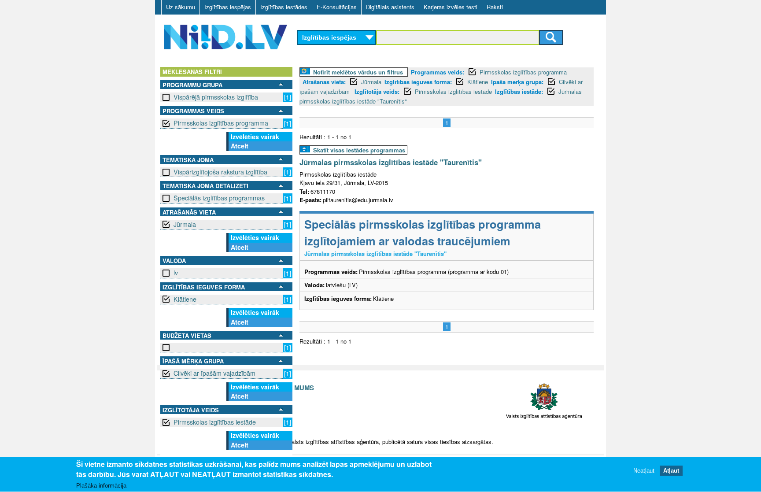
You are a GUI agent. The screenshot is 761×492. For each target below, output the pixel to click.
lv (176, 272)
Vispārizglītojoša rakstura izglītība (220, 171)
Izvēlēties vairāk (255, 136)
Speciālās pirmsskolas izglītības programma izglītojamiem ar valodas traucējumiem (422, 232)
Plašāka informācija (101, 486)
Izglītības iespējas (227, 7)
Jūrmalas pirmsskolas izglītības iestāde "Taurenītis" (390, 162)
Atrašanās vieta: (324, 82)
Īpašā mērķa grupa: (517, 82)
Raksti (495, 7)
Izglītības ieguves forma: (418, 82)
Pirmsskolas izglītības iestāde (215, 422)
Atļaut (671, 471)
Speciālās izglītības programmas (219, 197)
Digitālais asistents (390, 7)
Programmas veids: (437, 72)
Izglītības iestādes (283, 7)
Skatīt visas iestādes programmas (359, 150)
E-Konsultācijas (337, 7)
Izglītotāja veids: (377, 91)
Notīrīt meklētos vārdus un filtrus (358, 72)
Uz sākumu (180, 7)
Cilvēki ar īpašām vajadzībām (214, 373)
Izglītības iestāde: (519, 91)
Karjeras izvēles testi (450, 7)
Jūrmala (185, 224)
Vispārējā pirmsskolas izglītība (216, 96)
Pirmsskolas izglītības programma (221, 122)
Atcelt (239, 145)
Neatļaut (643, 471)
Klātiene (185, 299)
